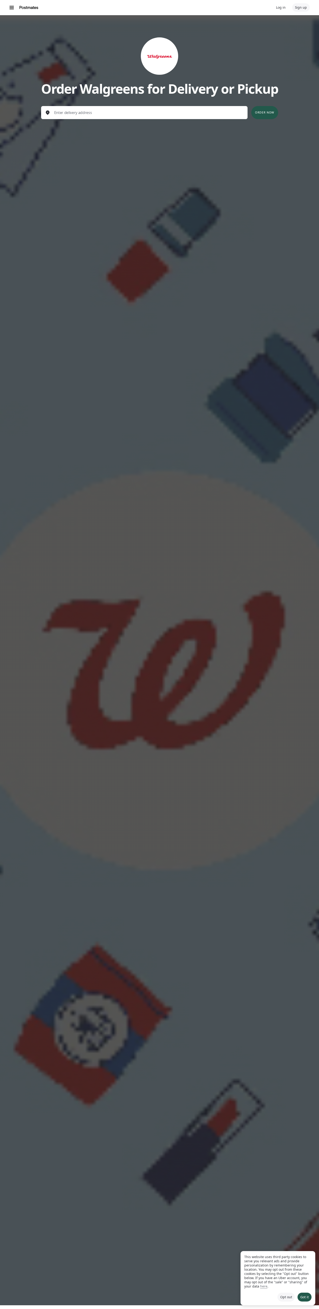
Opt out (286, 1297)
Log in (281, 7)
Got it (304, 1297)
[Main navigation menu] (11, 7)
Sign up (301, 7)
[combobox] (148, 112)
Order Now (264, 112)
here (263, 1286)
